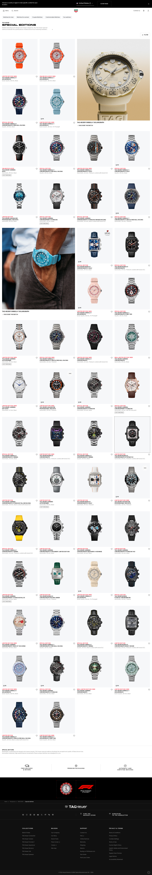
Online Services (84, 839)
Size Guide (83, 854)
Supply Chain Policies (115, 853)
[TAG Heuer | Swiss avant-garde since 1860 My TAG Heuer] (76, 806)
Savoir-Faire (54, 839)
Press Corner (55, 842)
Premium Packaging (76, 768)
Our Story (54, 836)
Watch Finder (26, 832)
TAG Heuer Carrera (27, 839)
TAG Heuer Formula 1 (28, 842)
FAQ (81, 836)
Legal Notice (113, 856)
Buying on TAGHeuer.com (87, 851)
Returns (82, 848)
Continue (106, 3)
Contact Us (83, 832)
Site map (53, 848)
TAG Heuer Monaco (28, 848)
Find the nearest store (89, 814)
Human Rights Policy (115, 845)
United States (83, 3)
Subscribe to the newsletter (120, 814)
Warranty (83, 842)
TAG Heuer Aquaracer (28, 845)
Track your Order (85, 857)
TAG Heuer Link (26, 851)
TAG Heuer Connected (28, 836)
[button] (148, 10)
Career (53, 845)
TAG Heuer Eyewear (28, 854)
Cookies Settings (114, 839)
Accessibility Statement (116, 859)
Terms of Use (113, 842)
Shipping (82, 845)
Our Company (55, 832)
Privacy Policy (113, 836)
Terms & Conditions (114, 832)
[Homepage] (76, 11)
